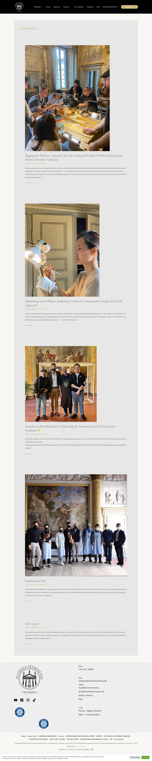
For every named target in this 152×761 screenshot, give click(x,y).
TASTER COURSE (73, 739)
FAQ (111, 739)
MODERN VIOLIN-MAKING (38, 739)
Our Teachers (118, 739)
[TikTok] (34, 700)
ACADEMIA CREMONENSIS (48, 736)
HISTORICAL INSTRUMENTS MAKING (117, 736)
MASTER (99, 736)
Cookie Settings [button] (135, 757)
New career (32, 624)
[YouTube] (15, 700)
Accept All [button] (145, 757)
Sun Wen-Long (80, 746)
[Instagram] (28, 700)
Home (23, 736)
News (27, 163)
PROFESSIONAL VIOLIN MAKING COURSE (80, 736)
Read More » (29, 182)
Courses (61, 736)
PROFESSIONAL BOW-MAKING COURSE (94, 739)
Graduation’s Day (35, 581)
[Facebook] (21, 700)
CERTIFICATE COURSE (57, 739)
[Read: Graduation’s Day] (76, 525)
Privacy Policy (32, 736)
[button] (42, 6)
